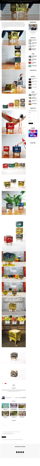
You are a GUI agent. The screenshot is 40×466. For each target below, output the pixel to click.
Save (5, 383)
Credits (23, 454)
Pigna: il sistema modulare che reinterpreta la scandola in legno (34, 95)
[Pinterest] (21, 452)
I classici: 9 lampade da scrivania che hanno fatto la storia (34, 43)
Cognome (30, 117)
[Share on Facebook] (4, 383)
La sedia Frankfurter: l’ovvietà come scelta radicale (34, 63)
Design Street (20, 13)
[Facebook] (17, 452)
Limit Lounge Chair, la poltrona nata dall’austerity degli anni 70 (34, 98)
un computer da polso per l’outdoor (8, 397)
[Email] (6, 383)
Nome (29, 114)
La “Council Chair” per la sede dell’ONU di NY (18, 397)
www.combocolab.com (4, 28)
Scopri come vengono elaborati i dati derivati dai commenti (17, 439)
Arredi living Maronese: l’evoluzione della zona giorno (34, 60)
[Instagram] (19, 452)
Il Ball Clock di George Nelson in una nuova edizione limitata (34, 49)
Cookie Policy (21, 2)
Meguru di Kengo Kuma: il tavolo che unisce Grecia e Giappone (34, 56)
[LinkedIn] (23, 452)
